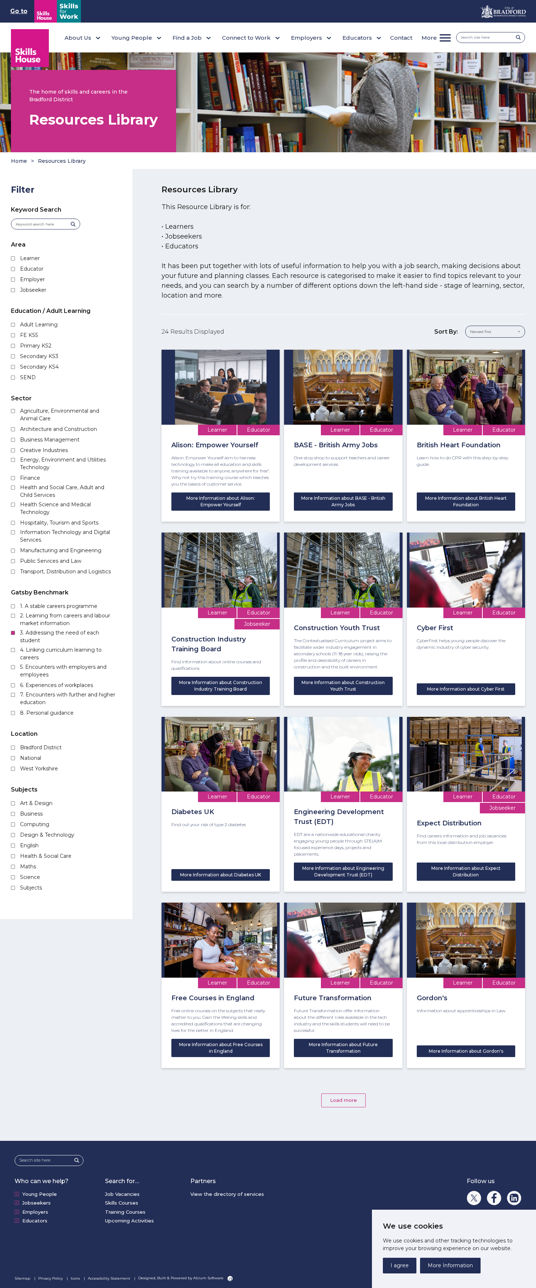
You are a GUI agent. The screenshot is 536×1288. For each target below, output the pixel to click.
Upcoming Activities (129, 1221)
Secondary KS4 (39, 367)
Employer (32, 279)
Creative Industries (44, 450)
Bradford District (41, 747)
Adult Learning (39, 324)
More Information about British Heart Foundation (466, 501)
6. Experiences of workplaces (56, 685)
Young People (39, 1194)
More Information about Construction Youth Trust (343, 686)
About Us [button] (78, 37)
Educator (31, 269)
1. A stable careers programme (58, 606)
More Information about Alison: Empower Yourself (220, 501)
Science (30, 877)
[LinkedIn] (514, 1198)
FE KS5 (29, 335)
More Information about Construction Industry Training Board (220, 686)
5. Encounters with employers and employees (63, 671)
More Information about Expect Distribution (466, 871)
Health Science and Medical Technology (55, 508)
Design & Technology (47, 835)
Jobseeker (33, 290)
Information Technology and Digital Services (65, 536)
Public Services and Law (50, 561)
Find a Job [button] (187, 37)
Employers (35, 1212)
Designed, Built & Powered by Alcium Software (181, 1278)
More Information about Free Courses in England (221, 1048)
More (429, 37)
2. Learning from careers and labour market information (65, 619)
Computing (34, 824)
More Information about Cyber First (466, 689)
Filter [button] (22, 190)
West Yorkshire (39, 768)
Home (19, 161)
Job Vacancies (122, 1194)
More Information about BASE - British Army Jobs (343, 501)
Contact (401, 37)
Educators (34, 1221)
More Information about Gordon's (466, 1051)
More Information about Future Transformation (343, 1048)
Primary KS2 (35, 345)
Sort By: (446, 331)
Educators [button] (357, 37)
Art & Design (36, 803)
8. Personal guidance (47, 713)
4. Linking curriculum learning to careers (61, 654)
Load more (343, 1100)
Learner (30, 258)
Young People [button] (132, 37)
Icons (76, 1278)
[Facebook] (494, 1198)
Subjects (31, 887)
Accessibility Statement (109, 1278)
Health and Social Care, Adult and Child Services (62, 491)
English (29, 845)
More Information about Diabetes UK (220, 874)
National (30, 758)
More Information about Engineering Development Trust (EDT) (343, 871)
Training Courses (125, 1212)
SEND (28, 377)
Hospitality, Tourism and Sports (59, 522)
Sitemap (23, 1278)
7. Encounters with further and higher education (67, 698)
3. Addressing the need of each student (59, 636)
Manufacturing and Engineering (60, 550)
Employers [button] (306, 37)
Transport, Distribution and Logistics (65, 571)
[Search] (520, 37)
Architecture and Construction (58, 429)
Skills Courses (121, 1203)
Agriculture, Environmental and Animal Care (59, 415)
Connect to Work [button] (246, 37)
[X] (474, 1198)
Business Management (49, 439)
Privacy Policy (51, 1278)
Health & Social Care (45, 856)
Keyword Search (36, 209)
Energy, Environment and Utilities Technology (63, 463)
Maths (28, 866)
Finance (30, 478)
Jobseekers (36, 1203)
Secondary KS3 (39, 356)
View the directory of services (227, 1194)
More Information (450, 1265)
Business (31, 813)
